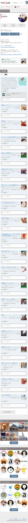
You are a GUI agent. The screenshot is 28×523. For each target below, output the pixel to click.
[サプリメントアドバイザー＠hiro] (24, 453)
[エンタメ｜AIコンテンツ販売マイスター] (4, 469)
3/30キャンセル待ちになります (8, 267)
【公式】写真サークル (23, 430)
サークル (11, 519)
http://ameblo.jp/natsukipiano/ (8, 47)
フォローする (5, 34)
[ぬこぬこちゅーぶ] (17, 461)
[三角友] (4, 453)
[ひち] (10, 453)
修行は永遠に (15, 123)
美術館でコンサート (6, 347)
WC (10, 490)
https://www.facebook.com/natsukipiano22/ (11, 54)
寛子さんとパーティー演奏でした (9, 363)
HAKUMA (4, 465)
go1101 (3, 490)
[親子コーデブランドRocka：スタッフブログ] (17, 494)
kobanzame (10, 498)
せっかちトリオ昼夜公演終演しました (10, 137)
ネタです (24, 465)
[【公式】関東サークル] (14, 427)
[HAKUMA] (4, 461)
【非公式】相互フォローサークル (23, 440)
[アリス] (10, 469)
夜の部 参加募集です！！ (7, 153)
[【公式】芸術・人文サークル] (4, 436)
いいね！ (5, 91)
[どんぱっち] (3, 94)
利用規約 (16, 519)
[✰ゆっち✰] (17, 469)
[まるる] (24, 469)
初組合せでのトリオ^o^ (7, 169)
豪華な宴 (3, 121)
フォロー (4, 25)
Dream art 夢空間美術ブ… (4, 498)
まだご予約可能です (6, 395)
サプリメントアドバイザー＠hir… (24, 456)
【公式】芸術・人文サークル (5, 440)
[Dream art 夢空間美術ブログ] (4, 494)
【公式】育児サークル (14, 440)
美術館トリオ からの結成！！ (9, 299)
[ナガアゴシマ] (10, 461)
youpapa (24, 490)
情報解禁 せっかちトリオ (7, 283)
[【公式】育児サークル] (14, 436)
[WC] (10, 487)
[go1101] (4, 487)
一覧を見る (14, 442)
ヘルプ (20, 519)
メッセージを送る (14, 34)
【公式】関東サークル (14, 430)
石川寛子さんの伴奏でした (7, 379)
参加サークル (22, 25)
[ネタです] (24, 461)
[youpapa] (24, 487)
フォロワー (13, 25)
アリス (10, 473)
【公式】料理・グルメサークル (5, 430)
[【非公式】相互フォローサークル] (23, 436)
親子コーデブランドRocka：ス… (17, 498)
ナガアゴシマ (10, 465)
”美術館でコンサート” (6, 331)
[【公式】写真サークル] (23, 427)
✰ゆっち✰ (17, 473)
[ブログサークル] (5, 2)
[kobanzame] (10, 494)
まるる (24, 473)
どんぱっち (8, 93)
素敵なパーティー (5, 105)
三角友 (3, 457)
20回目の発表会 (5, 218)
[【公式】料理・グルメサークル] (4, 427)
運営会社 (25, 519)
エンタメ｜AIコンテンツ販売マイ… (3, 472)
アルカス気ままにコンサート (8, 202)
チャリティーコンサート (8, 78)
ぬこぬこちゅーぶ (17, 465)
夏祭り (3, 315)
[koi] (17, 453)
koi (17, 457)
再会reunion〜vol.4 (5, 251)
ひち (10, 457)
